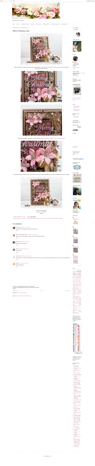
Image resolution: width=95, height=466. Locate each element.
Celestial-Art (75, 237)
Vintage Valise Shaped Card (76, 442)
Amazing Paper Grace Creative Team (21, 218)
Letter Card (76, 401)
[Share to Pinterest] (35, 216)
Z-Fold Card (76, 444)
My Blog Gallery (38, 24)
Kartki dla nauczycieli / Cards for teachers (77, 285)
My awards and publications (55, 24)
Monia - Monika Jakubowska (21, 234)
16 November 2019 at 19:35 (26, 256)
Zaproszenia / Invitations (77, 308)
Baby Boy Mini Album (77, 276)
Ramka (76, 297)
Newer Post (15, 290)
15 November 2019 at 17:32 (24, 248)
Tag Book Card (76, 421)
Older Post (68, 290)
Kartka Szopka (76, 384)
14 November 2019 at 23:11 (25, 241)
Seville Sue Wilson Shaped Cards (77, 415)
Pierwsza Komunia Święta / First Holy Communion (77, 293)
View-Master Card (77, 436)
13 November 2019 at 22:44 (25, 227)
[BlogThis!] (31, 216)
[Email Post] (28, 216)
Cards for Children (75, 278)
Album (74, 271)
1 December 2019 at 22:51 (24, 263)
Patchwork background (76, 408)
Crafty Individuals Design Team (77, 110)
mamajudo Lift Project (76, 446)
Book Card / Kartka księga (77, 369)
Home (14, 24)
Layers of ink (75, 219)
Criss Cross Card (77, 370)
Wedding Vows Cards (77, 304)
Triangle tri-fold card (77, 432)
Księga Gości (78, 286)
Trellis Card (76, 428)
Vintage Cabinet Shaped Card (77, 440)
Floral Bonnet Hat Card (77, 376)
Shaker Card (76, 420)
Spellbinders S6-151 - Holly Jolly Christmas (53, 67)
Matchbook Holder (77, 402)
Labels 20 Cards (77, 400)
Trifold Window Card (77, 435)
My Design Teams (64, 24)
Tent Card (75, 426)
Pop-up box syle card (77, 411)
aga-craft (74, 228)
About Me (18, 24)
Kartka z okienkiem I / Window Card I (76, 390)
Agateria (79, 270)
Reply (17, 230)
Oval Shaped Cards (77, 405)
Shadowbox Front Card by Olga (77, 418)
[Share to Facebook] (34, 216)
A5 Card (74, 270)
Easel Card (76, 373)
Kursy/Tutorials (75, 288)
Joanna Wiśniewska (76, 63)
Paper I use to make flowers (76, 117)
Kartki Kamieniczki (77, 393)
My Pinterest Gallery (46, 24)
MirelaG (17, 263)
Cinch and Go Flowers (42, 218)
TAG (80, 297)
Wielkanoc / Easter (77, 305)
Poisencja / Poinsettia (59, 218)
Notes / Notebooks (78, 290)
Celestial (17, 227)
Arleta (17, 248)
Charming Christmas (31, 218)
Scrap (78, 297)
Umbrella (17, 241)
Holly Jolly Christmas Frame (50, 218)
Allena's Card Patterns (76, 366)
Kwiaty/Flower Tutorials (25, 24)
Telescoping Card (77, 424)
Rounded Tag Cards (77, 412)
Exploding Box (76, 374)
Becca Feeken (18, 256)
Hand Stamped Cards (77, 284)
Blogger (49, 456)
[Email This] (30, 216)
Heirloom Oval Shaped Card (76, 383)
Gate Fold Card (76, 380)
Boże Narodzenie (77, 277)
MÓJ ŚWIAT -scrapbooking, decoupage (76, 257)
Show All (80, 265)
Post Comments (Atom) (22, 292)
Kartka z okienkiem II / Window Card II (77, 387)
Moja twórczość (76, 247)
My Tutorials (32, 24)
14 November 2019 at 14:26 (32, 234)
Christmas (36, 218)
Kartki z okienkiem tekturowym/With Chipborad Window (77, 397)
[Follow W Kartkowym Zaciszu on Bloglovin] (78, 159)
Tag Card (75, 422)
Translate (77, 75)
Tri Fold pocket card (76, 430)
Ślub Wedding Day (77, 312)
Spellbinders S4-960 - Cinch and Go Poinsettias (54, 138)
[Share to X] (32, 216)
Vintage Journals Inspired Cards (77, 301)
